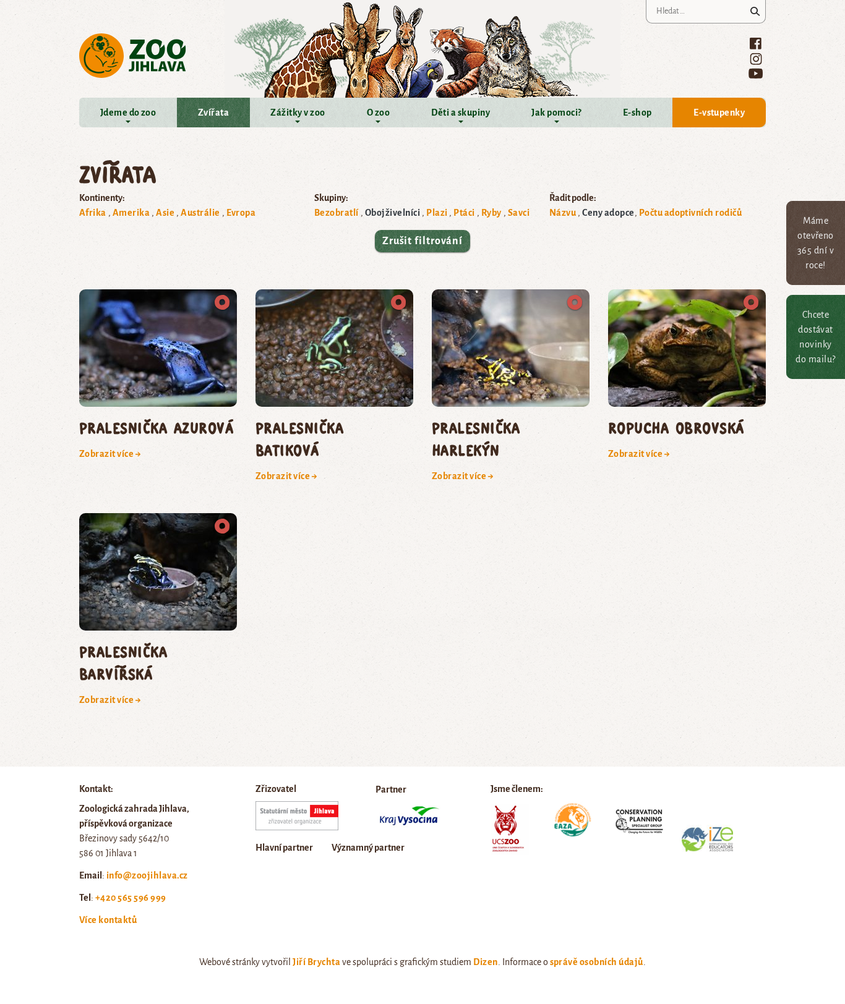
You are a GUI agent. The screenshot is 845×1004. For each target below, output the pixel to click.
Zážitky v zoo (297, 112)
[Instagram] (756, 59)
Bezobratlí (336, 213)
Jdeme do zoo (128, 112)
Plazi (436, 213)
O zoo (378, 112)
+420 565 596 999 (130, 898)
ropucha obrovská (676, 427)
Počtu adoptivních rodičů (690, 213)
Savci (519, 213)
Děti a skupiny (460, 112)
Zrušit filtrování (422, 241)
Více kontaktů (108, 920)
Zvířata (213, 112)
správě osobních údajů (596, 962)
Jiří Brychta (316, 962)
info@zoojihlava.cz (147, 875)
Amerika (131, 213)
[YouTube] (755, 73)
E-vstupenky (719, 112)
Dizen (485, 962)
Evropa (241, 213)
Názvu (562, 213)
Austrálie (200, 213)
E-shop (637, 112)
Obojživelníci (392, 213)
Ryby (491, 213)
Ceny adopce (608, 213)
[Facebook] (755, 43)
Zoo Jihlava (132, 56)
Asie (165, 213)
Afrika (92, 213)
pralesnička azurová (156, 427)
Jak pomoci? (556, 112)
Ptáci (463, 213)
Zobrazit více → (110, 454)
